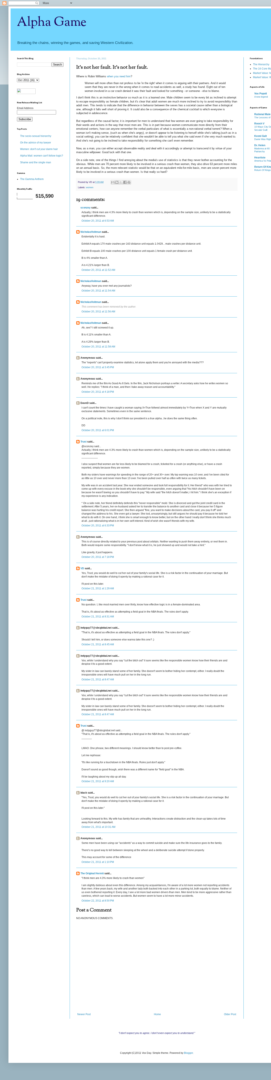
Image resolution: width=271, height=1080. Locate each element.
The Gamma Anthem (32, 179)
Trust (83, 441)
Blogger (188, 1052)
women (89, 187)
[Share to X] (121, 182)
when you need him (119, 76)
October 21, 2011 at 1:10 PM (98, 862)
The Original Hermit (92, 873)
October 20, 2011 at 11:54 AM (98, 290)
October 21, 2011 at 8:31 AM (98, 616)
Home (157, 1014)
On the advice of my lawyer (35, 142)
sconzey (85, 207)
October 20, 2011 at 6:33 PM (98, 525)
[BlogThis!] (117, 182)
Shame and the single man (35, 162)
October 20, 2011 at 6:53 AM (98, 220)
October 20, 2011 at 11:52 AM (98, 269)
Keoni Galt (260, 136)
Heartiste (259, 157)
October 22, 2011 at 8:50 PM (98, 900)
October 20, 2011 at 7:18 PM (98, 557)
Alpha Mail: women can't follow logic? (41, 155)
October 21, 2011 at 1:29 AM (98, 588)
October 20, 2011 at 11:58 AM (98, 346)
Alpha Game (51, 22)
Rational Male (262, 114)
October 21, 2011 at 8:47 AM (98, 679)
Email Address (25, 108)
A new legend (261, 96)
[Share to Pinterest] (129, 182)
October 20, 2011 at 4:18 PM (98, 391)
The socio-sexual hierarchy (35, 136)
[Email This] (113, 182)
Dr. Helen (259, 145)
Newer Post (84, 1014)
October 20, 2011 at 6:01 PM (98, 430)
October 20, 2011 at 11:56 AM (98, 311)
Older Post (230, 1014)
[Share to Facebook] (125, 182)
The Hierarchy (261, 64)
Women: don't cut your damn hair (39, 149)
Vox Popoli (260, 93)
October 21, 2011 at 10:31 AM (98, 826)
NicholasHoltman (90, 231)
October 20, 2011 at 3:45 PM (98, 367)
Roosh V (259, 123)
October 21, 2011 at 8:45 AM (98, 644)
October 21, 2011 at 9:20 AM (98, 781)
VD (82, 568)
